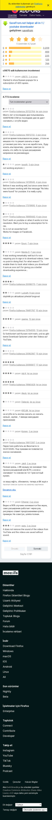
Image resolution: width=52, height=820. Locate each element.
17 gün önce (42, 365)
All (4, 676)
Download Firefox (13, 646)
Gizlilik (6, 782)
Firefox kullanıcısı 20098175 (22, 284)
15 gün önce (42, 353)
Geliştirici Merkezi (13, 605)
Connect (8, 725)
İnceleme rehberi (12, 631)
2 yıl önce (33, 76)
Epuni (23, 243)
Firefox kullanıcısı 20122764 (22, 111)
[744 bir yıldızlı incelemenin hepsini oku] (25, 63)
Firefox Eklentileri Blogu (16, 595)
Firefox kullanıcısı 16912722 (22, 135)
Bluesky (7, 765)
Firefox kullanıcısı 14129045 (22, 182)
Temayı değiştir (10, 810)
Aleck (24, 393)
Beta (5, 696)
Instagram (8, 750)
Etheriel (24, 502)
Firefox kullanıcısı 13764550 (22, 330)
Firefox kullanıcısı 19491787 (22, 310)
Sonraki (37, 548)
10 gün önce (41, 310)
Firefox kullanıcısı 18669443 (22, 216)
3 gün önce (34, 164)
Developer (9, 735)
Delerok (25, 402)
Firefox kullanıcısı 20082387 (22, 353)
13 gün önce (42, 330)
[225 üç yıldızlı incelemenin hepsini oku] (25, 56)
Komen (24, 431)
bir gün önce (42, 111)
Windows (8, 651)
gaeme (24, 319)
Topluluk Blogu (11, 616)
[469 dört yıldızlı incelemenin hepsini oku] (25, 52)
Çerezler (17, 782)
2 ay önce (33, 431)
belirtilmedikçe (14, 787)
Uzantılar (12, 15)
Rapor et (7, 89)
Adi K (23, 373)
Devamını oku (9, 490)
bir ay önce (32, 373)
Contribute (9, 730)
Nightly (7, 691)
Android (7, 666)
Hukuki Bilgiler (31, 782)
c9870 (24, 76)
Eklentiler (8, 585)
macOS (7, 656)
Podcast (7, 771)
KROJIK (24, 410)
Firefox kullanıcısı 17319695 (22, 205)
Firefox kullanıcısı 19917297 (22, 442)
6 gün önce (41, 205)
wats (23, 526)
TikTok (7, 760)
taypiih (24, 164)
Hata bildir (9, 626)
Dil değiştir (7, 805)
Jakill (23, 463)
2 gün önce (41, 135)
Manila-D (25, 252)
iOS (5, 661)
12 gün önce (34, 319)
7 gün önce (33, 243)
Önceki (14, 548)
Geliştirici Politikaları (14, 610)
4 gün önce (41, 182)
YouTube (8, 755)
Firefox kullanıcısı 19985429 (22, 384)
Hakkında (8, 590)
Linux (6, 671)
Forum (6, 621)
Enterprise (8, 711)
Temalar (23, 15)
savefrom (27, 30)
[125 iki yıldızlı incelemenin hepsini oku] (25, 60)
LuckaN (24, 293)
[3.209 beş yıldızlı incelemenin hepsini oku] (25, 48)
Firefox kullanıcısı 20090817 (22, 365)
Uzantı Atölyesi (11, 600)
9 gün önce (34, 293)
